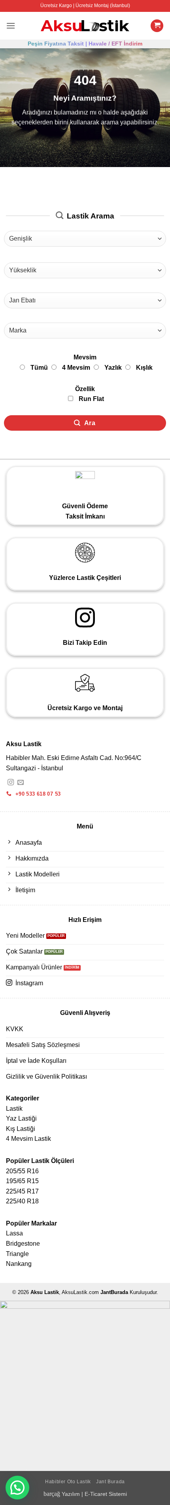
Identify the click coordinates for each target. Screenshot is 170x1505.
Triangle (17, 1253)
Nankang (19, 1263)
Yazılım (71, 1494)
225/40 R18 (22, 1201)
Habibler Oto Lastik (68, 1481)
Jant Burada (110, 1481)
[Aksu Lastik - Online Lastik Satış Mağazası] (85, 26)
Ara (89, 423)
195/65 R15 (22, 1181)
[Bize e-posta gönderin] (20, 782)
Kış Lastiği (20, 1128)
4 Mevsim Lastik (28, 1138)
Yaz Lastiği (21, 1118)
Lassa (14, 1233)
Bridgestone (23, 1243)
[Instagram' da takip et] (11, 782)
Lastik (14, 1108)
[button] (10, 25)
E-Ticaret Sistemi (106, 1494)
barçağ (52, 1493)
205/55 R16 (22, 1171)
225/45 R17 (22, 1191)
